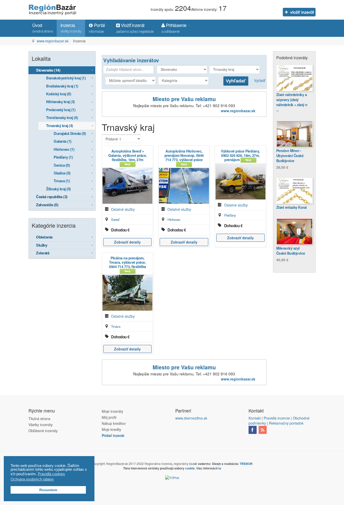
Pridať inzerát (113, 435)
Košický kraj (58, 94)
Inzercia (71, 28)
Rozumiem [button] (48, 490)
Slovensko (48, 70)
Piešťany (230, 215)
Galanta (63, 141)
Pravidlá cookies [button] (51, 474)
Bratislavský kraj (62, 86)
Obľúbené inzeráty (43, 430)
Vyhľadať (236, 80)
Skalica (62, 173)
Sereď (115, 219)
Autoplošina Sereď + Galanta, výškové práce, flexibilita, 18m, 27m (127, 155)
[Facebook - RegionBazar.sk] (253, 429)
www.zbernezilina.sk (191, 418)
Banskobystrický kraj (66, 78)
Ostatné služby (123, 209)
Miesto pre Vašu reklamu (184, 99)
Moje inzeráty (112, 411)
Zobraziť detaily (127, 242)
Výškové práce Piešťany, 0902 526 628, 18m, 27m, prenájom (240, 155)
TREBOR (246, 463)
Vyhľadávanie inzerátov (131, 60)
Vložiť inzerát (135, 28)
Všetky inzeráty (40, 424)
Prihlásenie (174, 28)
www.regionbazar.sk (52, 40)
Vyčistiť (259, 80)
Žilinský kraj (58, 189)
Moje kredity (111, 429)
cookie (190, 468)
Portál (97, 28)
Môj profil (109, 417)
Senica (62, 165)
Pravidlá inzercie (277, 418)
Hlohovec (173, 219)
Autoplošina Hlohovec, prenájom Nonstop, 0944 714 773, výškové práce (184, 155)
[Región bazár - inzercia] (52, 9)
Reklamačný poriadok (286, 423)
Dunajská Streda (70, 133)
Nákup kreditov (114, 423)
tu (219, 468)
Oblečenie (44, 237)
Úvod (42, 28)
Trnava (115, 326)
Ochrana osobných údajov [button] (32, 479)
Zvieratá (42, 253)
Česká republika (51, 196)
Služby (41, 245)
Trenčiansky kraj (62, 117)
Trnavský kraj (59, 125)
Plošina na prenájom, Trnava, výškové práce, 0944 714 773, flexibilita (127, 262)
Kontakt (255, 418)
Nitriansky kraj (60, 101)
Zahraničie (47, 204)
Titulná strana (39, 418)
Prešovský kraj (60, 109)
